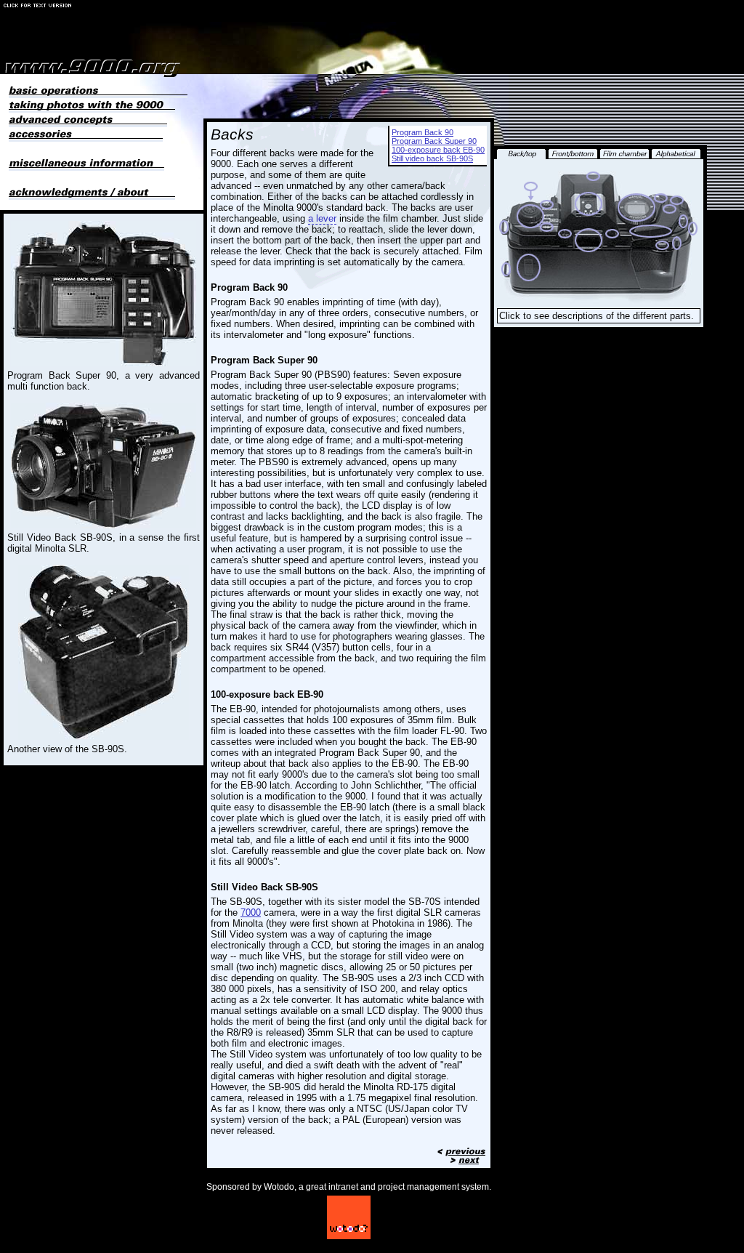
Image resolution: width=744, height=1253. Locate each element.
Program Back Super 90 (434, 141)
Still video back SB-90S (432, 158)
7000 (250, 912)
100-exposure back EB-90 (438, 149)
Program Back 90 (422, 132)
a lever (322, 218)
